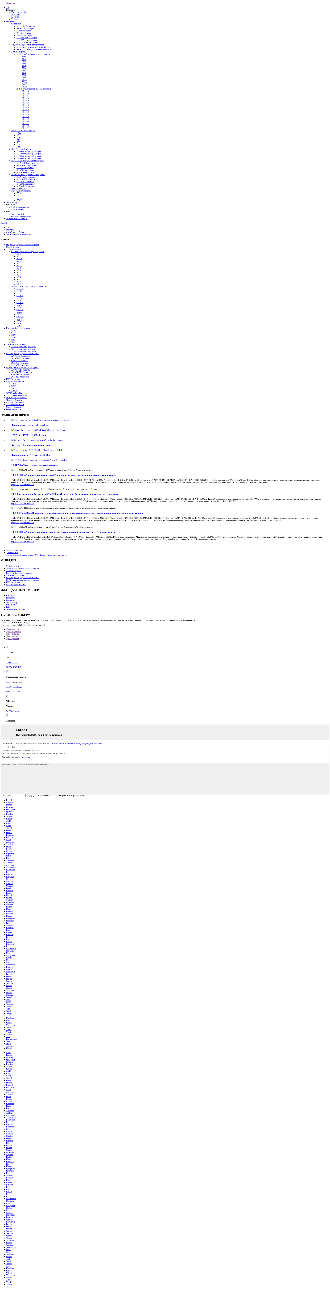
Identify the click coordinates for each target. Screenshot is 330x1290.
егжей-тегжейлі (27, 484)
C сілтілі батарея (23, 31)
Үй (7, 7)
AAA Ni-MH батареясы (26, 179)
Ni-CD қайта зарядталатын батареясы (27, 161)
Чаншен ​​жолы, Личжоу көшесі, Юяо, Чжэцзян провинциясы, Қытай (37, 555)
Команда (15, 17)
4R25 (18, 133)
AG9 (24, 77)
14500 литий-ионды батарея (28, 151)
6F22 (18, 135)
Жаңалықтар (11, 202)
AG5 (24, 68)
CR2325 (25, 114)
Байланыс (10, 595)
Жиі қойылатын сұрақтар (17, 219)
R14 (18, 140)
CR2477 (25, 123)
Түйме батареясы (18, 52)
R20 (18, 142)
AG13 (24, 86)
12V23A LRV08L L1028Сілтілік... (29, 435)
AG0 (24, 56)
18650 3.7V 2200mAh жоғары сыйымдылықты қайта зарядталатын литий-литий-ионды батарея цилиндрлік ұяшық (77, 513)
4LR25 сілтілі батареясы (27, 42)
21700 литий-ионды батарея (28, 156)
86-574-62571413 (13, 667)
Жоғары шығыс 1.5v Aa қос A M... (30, 455)
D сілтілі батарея (23, 33)
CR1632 (25, 103)
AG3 (24, 63)
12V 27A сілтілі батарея (26, 40)
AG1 (24, 59)
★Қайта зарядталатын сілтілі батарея (27, 45)
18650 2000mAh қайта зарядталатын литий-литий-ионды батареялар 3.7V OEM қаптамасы (63, 532)
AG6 (24, 70)
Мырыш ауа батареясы (21, 191)
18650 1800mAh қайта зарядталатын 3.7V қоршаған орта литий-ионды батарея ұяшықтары (63, 475)
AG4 (24, 66)
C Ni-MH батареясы (25, 181)
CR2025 (25, 107)
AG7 (24, 72)
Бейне (8, 607)
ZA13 (18, 195)
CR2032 (25, 110)
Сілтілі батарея (17, 24)
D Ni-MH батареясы (25, 184)
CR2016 (25, 105)
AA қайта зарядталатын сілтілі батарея (33, 47)
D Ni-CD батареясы (25, 170)
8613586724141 (13, 711)
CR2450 (25, 121)
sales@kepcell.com (14, 550)
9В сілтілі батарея (24, 35)
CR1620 (25, 100)
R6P (18, 144)
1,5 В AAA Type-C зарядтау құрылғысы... (34, 465)
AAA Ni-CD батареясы (26, 165)
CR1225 (25, 96)
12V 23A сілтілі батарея (26, 38)
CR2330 (25, 117)
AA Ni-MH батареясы (25, 177)
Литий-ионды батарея (21, 149)
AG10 (24, 79)
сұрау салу (15, 484)
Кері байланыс (17, 209)
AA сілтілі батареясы (25, 26)
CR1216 (25, 91)
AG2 (24, 61)
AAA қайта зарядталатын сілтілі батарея (34, 49)
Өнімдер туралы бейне (21, 216)
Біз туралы (10, 598)
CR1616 (25, 98)
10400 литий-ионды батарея (28, 158)
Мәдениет (15, 14)
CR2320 (25, 112)
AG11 (24, 82)
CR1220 (25, 93)
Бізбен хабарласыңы (20, 207)
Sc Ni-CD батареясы (25, 172)
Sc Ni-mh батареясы (25, 186)
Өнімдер (10, 21)
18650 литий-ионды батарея (28, 154)
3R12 (18, 147)
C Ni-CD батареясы (25, 168)
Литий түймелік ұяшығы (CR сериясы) (33, 89)
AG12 (24, 84)
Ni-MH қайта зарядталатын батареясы (28, 174)
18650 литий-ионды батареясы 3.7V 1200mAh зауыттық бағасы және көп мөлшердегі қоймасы (64, 494)
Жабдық (15, 19)
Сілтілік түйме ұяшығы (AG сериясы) (33, 54)
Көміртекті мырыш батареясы (19, 328)
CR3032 (25, 126)
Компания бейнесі (19, 214)
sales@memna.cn (13, 691)
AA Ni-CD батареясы (25, 163)
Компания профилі (19, 12)
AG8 (24, 75)
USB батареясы (18, 188)
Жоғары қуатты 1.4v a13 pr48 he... (30, 425)
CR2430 (25, 119)
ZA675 (19, 200)
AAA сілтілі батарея (25, 28)
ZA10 (18, 193)
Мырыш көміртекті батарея (23, 130)
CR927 (25, 128)
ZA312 (19, 198)
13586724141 (12, 552)
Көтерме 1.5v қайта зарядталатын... (31, 445)
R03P (18, 137)
